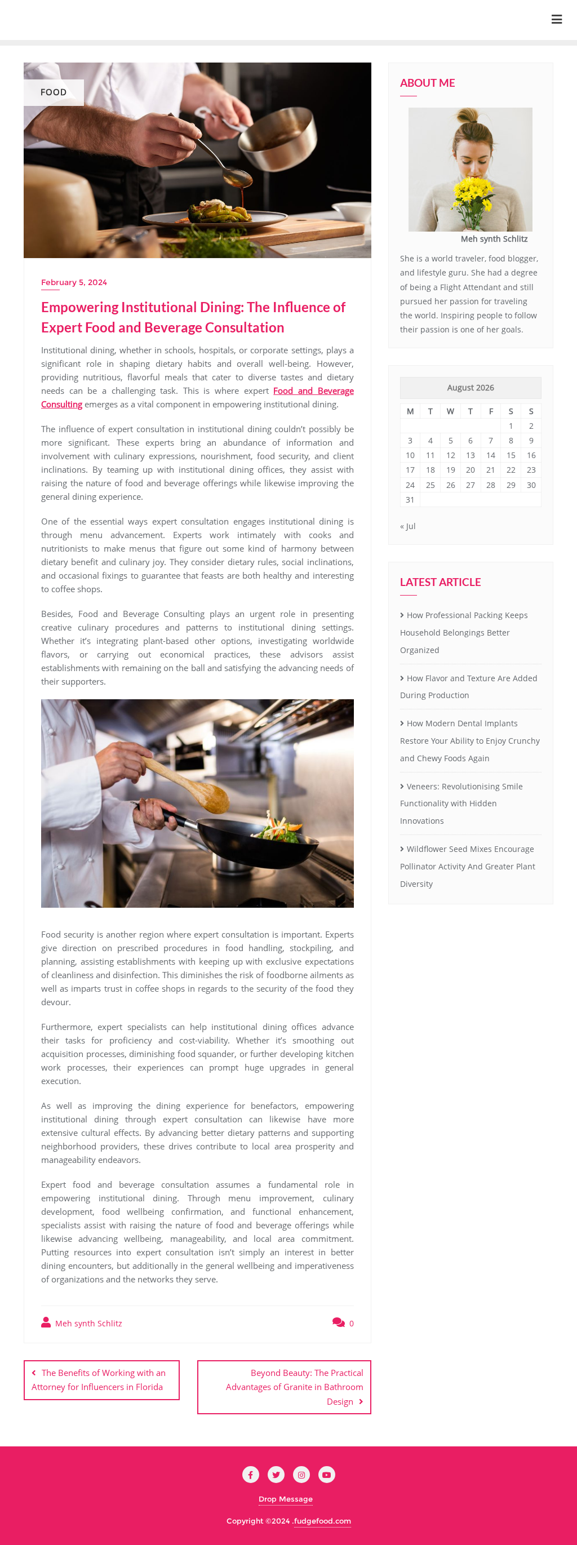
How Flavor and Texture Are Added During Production (469, 687)
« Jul (408, 526)
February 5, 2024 (74, 282)
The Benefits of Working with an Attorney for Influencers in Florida (99, 1379)
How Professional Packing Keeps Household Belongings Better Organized (464, 632)
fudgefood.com (322, 1520)
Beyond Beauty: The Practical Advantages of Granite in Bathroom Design (294, 1386)
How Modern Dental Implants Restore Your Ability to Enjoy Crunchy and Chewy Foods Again (470, 740)
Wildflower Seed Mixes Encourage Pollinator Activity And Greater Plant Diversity (467, 866)
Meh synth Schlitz (87, 1323)
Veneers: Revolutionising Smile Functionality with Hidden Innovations (461, 804)
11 (430, 455)
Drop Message (286, 1498)
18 (430, 469)
